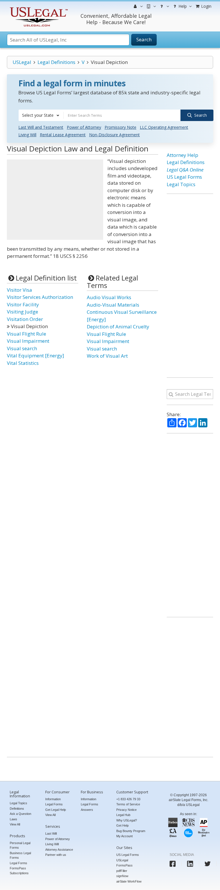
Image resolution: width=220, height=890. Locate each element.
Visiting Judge (22, 311)
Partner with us (55, 854)
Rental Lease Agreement (63, 134)
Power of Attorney (84, 127)
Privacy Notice (126, 809)
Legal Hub (123, 815)
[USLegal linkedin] (190, 864)
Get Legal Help (55, 809)
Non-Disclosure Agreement (114, 134)
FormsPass (124, 865)
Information (53, 799)
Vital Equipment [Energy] (35, 355)
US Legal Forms (184, 177)
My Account (124, 836)
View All (15, 824)
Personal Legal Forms (20, 845)
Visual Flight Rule (26, 333)
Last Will (51, 833)
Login (205, 6)
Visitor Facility (23, 304)
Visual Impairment (28, 341)
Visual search (22, 348)
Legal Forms (18, 863)
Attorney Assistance (59, 849)
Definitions (17, 808)
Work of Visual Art (107, 356)
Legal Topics (181, 184)
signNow (122, 876)
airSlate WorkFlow (129, 881)
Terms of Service (128, 804)
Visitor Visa (19, 290)
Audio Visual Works (109, 297)
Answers (87, 809)
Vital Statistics (23, 363)
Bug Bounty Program (130, 831)
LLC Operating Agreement (164, 127)
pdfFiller (121, 871)
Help (182, 6)
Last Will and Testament (40, 127)
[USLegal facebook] (173, 864)
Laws (13, 819)
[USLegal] (38, 8)
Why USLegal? (126, 820)
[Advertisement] (55, 199)
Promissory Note (120, 127)
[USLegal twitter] (208, 864)
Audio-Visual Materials (113, 304)
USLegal (22, 62)
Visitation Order (25, 319)
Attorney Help (182, 155)
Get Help (122, 825)
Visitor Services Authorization (40, 297)
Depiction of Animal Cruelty (118, 326)
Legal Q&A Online (185, 169)
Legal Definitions (56, 62)
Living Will (27, 134)
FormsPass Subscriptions (19, 870)
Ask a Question (20, 813)
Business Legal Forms (20, 855)
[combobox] (41, 115)
